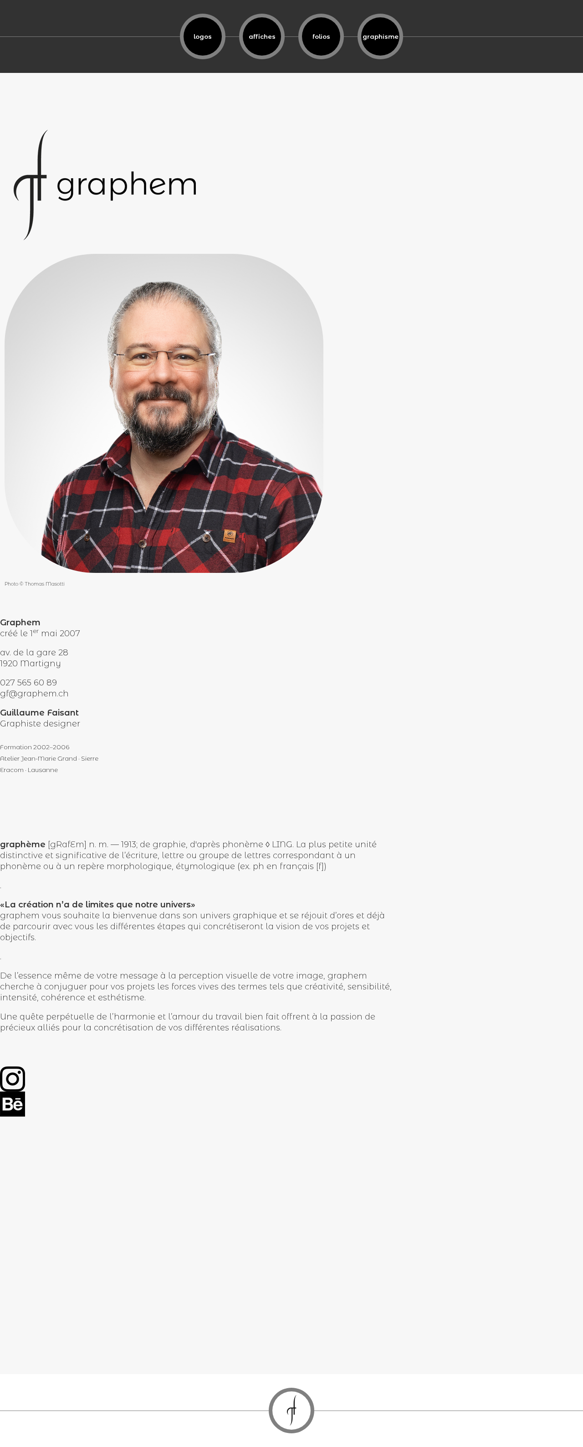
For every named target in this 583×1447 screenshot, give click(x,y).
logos (203, 36)
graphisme (381, 36)
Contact (291, 1410)
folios (321, 36)
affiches (262, 36)
